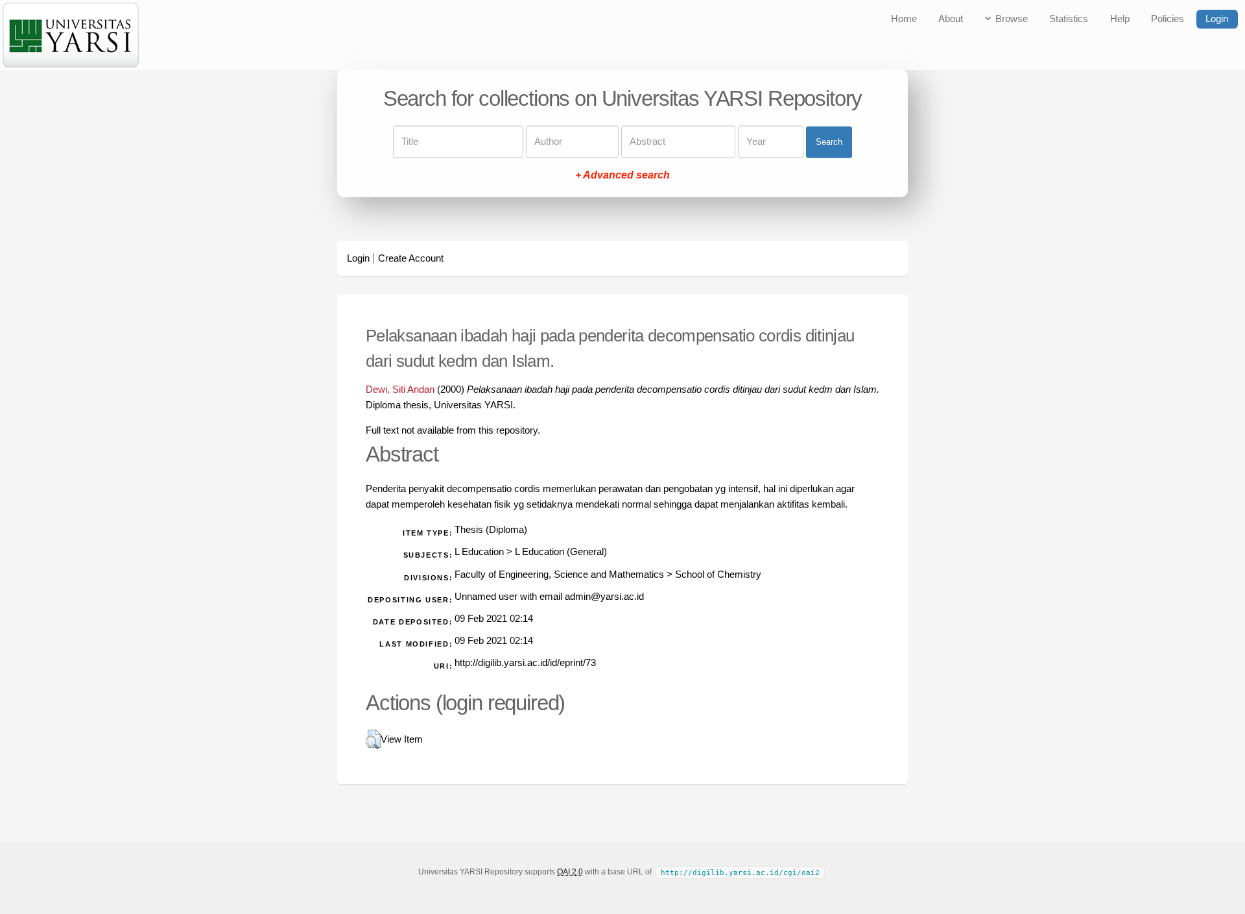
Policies (1167, 19)
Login (1216, 19)
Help (1120, 19)
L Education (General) (561, 552)
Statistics (1068, 19)
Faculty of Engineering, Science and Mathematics (559, 574)
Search (829, 142)
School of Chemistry (718, 574)
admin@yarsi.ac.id (604, 596)
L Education (479, 552)
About (950, 19)
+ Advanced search (622, 175)
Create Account (411, 258)
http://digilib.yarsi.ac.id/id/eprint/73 (525, 663)
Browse (1011, 19)
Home (904, 19)
